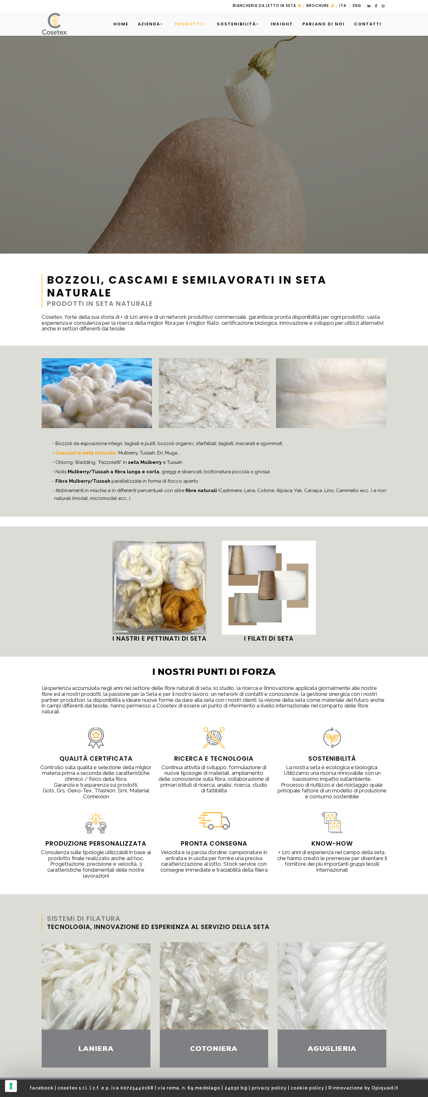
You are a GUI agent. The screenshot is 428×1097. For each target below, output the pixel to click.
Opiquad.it (385, 1087)
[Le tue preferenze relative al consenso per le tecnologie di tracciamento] (11, 1086)
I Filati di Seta (269, 638)
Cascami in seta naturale (85, 453)
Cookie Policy (307, 1087)
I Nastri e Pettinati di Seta (159, 638)
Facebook (42, 1087)
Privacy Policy (269, 1087)
